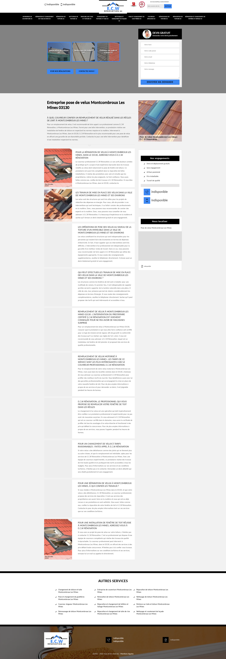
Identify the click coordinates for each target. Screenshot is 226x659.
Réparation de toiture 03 (61, 18)
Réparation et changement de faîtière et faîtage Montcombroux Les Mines (112, 605)
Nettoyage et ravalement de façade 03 (119, 19)
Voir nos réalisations (60, 71)
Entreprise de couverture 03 (27, 18)
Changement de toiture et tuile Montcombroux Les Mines (70, 591)
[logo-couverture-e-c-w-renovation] (113, 7)
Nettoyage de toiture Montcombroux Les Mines (151, 598)
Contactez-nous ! (87, 71)
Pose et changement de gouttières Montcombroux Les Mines (71, 598)
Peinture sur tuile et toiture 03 (87, 18)
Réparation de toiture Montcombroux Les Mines (152, 591)
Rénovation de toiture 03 (178, 18)
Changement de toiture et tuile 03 (102, 18)
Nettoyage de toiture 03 (73, 18)
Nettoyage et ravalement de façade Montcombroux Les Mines (150, 613)
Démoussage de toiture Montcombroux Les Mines (74, 613)
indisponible (53, 4)
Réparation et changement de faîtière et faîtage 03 (195, 18)
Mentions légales (126, 654)
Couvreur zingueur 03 (151, 18)
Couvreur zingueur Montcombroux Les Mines (73, 605)
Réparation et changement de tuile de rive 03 (44, 18)
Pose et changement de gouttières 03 (136, 18)
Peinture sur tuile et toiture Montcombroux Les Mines (153, 605)
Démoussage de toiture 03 (164, 18)
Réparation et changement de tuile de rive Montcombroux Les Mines (113, 613)
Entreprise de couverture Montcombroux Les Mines (114, 591)
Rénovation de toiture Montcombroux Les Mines (113, 598)
